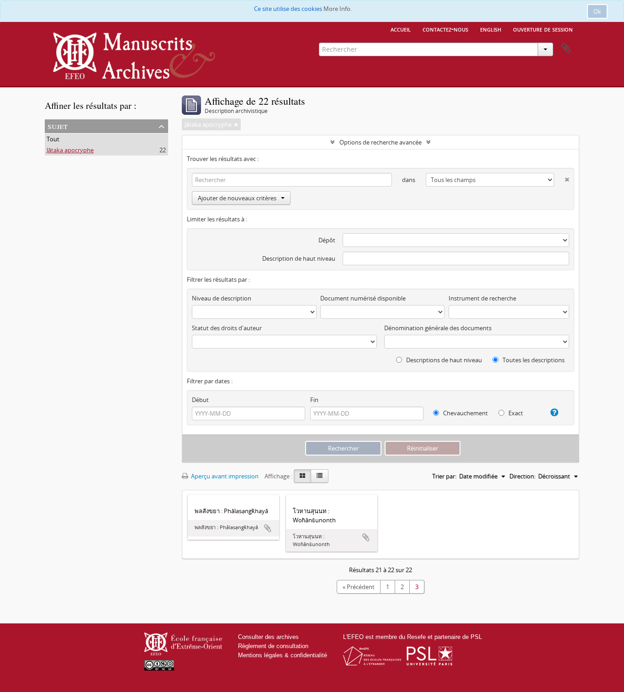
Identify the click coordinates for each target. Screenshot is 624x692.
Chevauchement (465, 413)
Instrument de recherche (482, 298)
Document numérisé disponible (363, 298)
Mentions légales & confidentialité (282, 655)
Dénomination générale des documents (438, 328)
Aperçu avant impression (224, 476)
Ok (597, 11)
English (490, 29)
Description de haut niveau (298, 258)
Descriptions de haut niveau (443, 360)
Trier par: (444, 476)
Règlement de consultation (273, 646)
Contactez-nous (445, 29)
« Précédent (359, 587)
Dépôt (326, 240)
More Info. (337, 9)
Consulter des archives (268, 636)
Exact (515, 413)
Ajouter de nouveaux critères (237, 198)
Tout (53, 139)
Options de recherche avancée (380, 142)
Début (200, 400)
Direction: (522, 476)
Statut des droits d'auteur (227, 328)
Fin (314, 400)
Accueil (401, 29)
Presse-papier (566, 48)
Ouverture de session (543, 29)
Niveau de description (221, 298)
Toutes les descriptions (533, 360)
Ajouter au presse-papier (267, 528)
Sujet (58, 125)
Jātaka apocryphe (70, 150)
